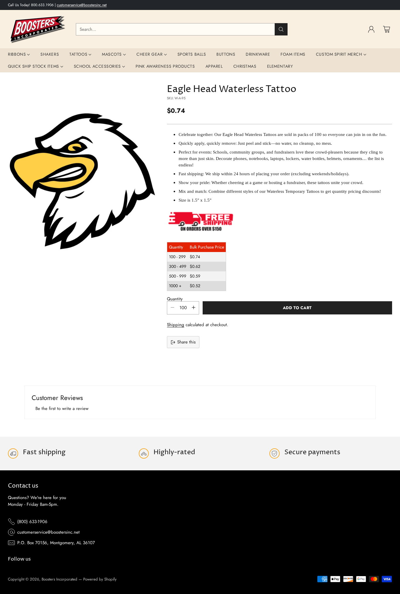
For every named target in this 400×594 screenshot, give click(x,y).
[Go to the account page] (371, 29)
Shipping (175, 324)
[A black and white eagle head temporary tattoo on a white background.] (83, 182)
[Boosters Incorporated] (37, 29)
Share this (186, 342)
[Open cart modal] (386, 29)
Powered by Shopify (100, 579)
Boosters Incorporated (59, 579)
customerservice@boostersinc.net (82, 5)
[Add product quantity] (193, 308)
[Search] (281, 29)
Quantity (175, 299)
